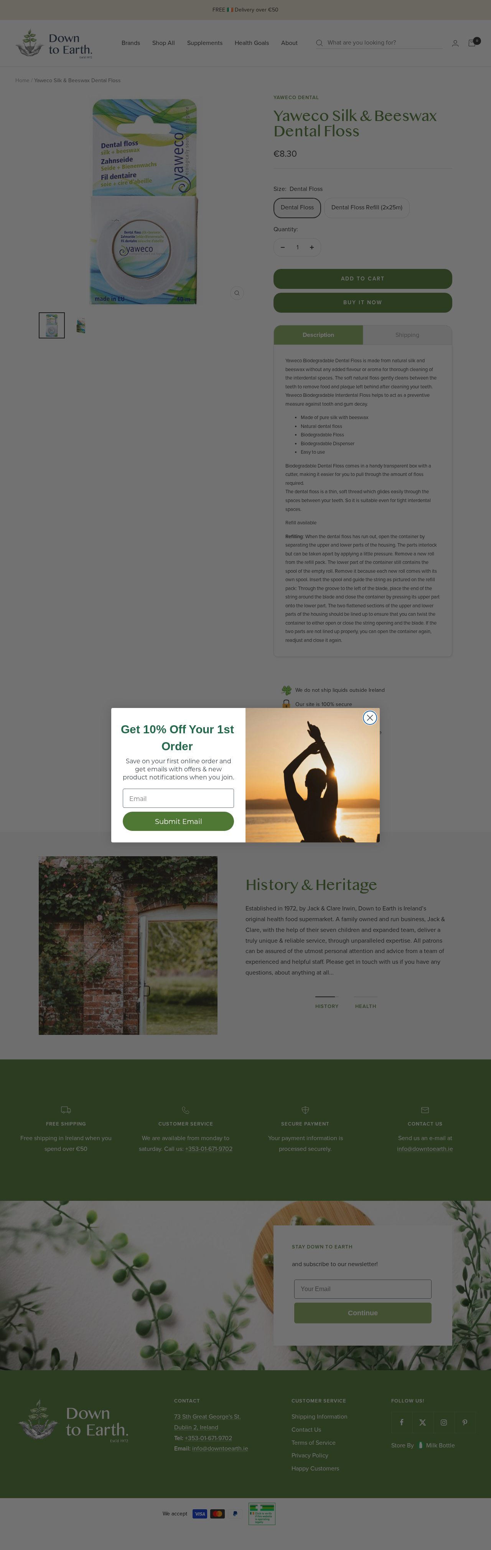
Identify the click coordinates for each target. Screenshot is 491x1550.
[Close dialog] (370, 717)
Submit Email (178, 821)
